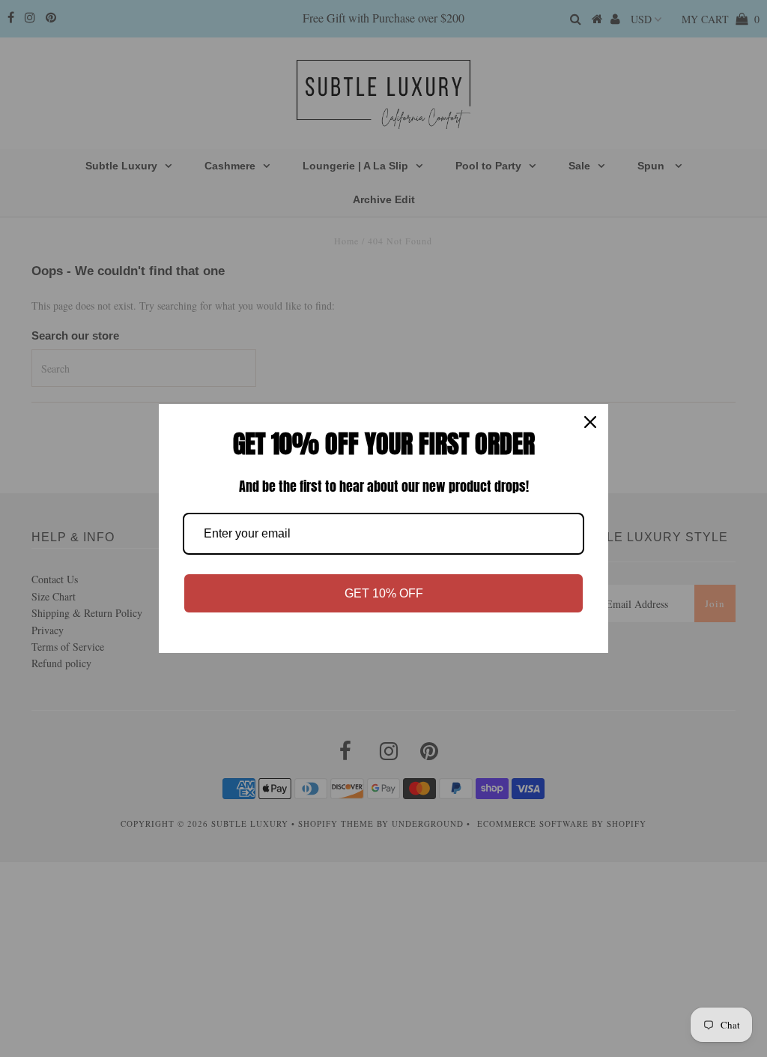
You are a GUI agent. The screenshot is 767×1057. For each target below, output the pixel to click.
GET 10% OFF (384, 593)
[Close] (590, 422)
